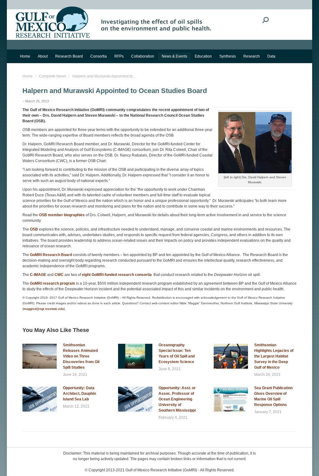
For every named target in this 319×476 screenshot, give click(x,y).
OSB (34, 229)
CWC (59, 275)
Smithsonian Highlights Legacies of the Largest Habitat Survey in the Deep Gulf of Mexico (273, 356)
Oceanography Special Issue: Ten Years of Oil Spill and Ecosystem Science (177, 353)
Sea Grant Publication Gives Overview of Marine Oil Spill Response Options (273, 396)
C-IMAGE (38, 275)
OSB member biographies (62, 215)
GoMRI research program (52, 283)
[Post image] (39, 356)
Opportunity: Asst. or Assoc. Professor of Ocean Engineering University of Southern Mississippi (177, 399)
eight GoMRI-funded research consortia (117, 275)
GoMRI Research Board (51, 255)
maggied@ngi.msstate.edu (43, 308)
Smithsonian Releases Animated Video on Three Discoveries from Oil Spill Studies (81, 356)
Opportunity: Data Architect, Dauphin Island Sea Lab (79, 393)
